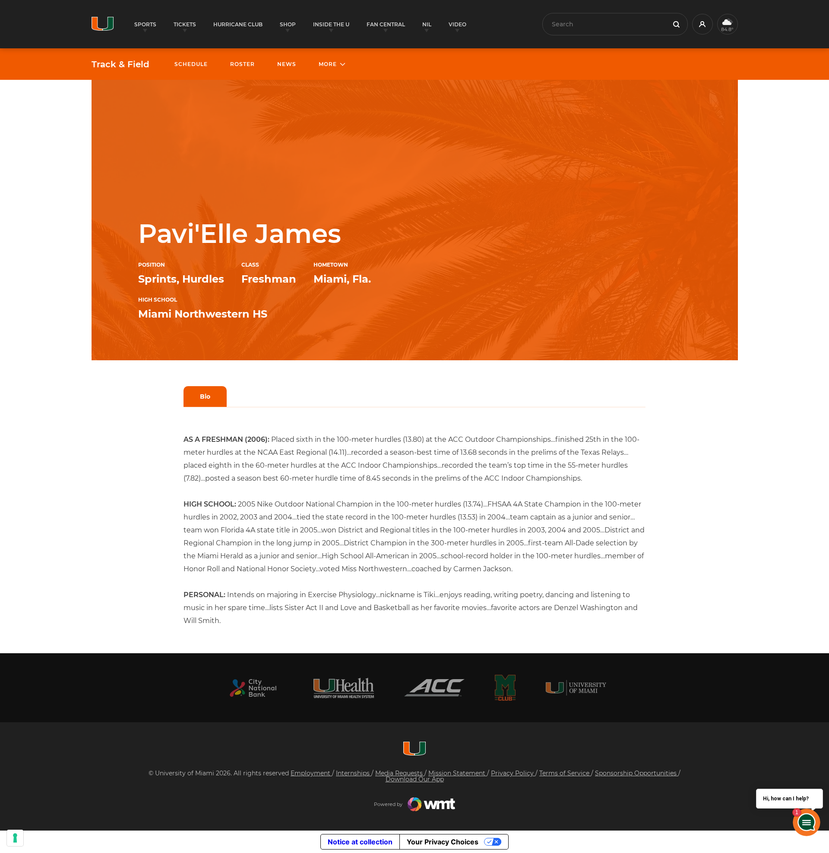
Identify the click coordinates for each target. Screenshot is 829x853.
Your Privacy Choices (442, 841)
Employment (311, 773)
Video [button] (457, 24)
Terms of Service (565, 773)
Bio (205, 396)
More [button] (328, 64)
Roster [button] (242, 64)
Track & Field (120, 64)
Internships (353, 773)
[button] (702, 24)
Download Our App (415, 779)
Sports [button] (145, 24)
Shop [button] (288, 24)
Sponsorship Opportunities (636, 773)
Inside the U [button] (331, 24)
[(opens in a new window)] (253, 688)
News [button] (286, 64)
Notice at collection (360, 841)
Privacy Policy (513, 773)
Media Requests (399, 773)
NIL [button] (426, 24)
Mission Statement (457, 773)
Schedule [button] (191, 64)
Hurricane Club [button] (238, 24)
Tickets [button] (185, 24)
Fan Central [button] (386, 24)
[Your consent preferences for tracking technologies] (15, 838)
